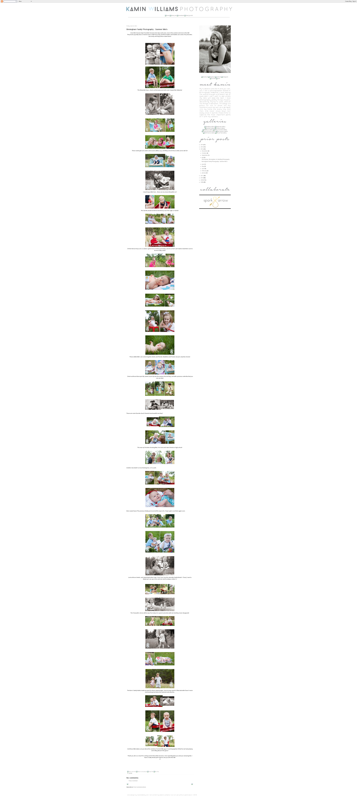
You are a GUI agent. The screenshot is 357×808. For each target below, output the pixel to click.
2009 (202, 180)
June (203, 164)
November (205, 151)
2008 (202, 182)
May (203, 166)
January (204, 173)
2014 (202, 144)
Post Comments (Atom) (140, 787)
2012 (202, 149)
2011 (202, 175)
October (204, 153)
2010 (202, 178)
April (203, 168)
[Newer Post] (127, 784)
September (205, 155)
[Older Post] (192, 784)
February (204, 171)
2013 (202, 147)
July (203, 157)
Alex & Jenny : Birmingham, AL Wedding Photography (215, 159)
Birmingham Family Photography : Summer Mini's (214, 161)
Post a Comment (133, 781)
